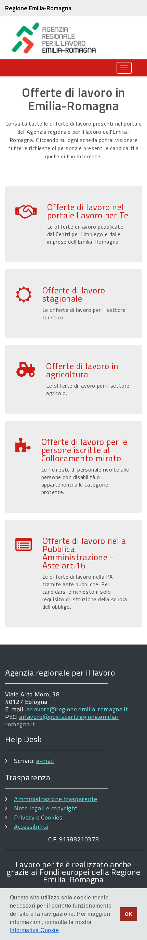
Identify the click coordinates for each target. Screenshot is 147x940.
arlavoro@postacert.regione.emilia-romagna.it (62, 720)
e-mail (45, 760)
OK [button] (128, 914)
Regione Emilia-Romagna (38, 8)
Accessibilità (31, 826)
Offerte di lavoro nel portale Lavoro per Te (88, 211)
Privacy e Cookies (38, 817)
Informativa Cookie (34, 930)
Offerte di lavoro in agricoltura (82, 370)
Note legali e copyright (46, 808)
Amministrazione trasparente (55, 799)
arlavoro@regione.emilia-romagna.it (77, 709)
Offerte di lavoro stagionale (73, 294)
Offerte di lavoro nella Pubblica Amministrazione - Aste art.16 (84, 553)
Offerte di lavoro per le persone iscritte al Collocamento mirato (84, 450)
